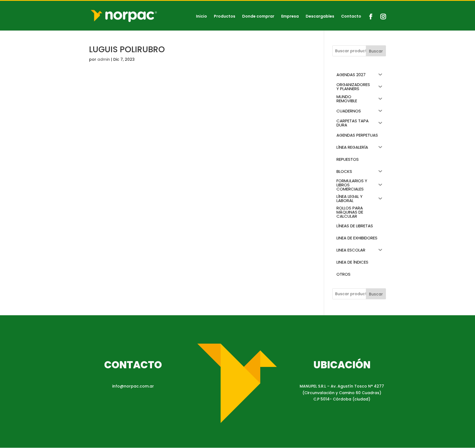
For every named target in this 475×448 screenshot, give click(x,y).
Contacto (351, 16)
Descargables (320, 16)
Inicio (201, 16)
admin (103, 59)
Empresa (290, 16)
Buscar (376, 51)
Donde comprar (258, 16)
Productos (224, 16)
